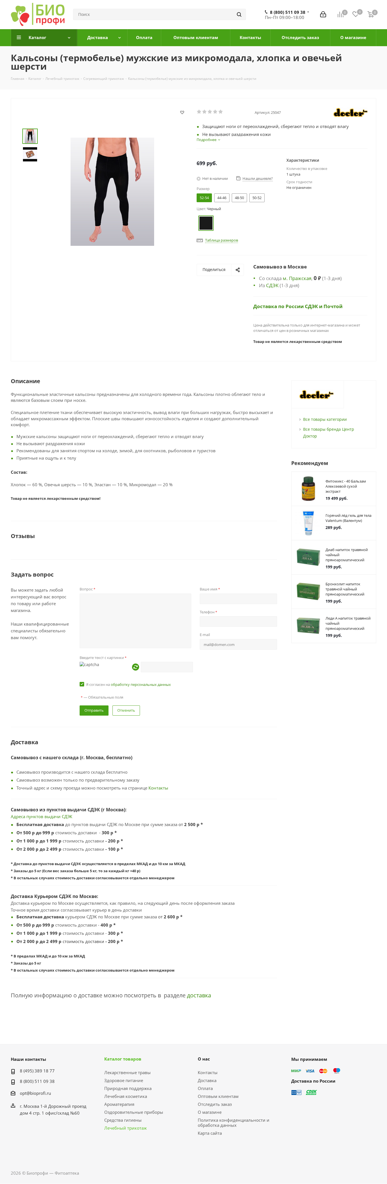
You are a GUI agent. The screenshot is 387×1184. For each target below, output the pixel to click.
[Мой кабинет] (323, 14)
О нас (204, 1059)
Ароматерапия (119, 1104)
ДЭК (68, 816)
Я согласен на (128, 684)
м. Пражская (297, 278)
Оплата (205, 1088)
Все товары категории (325, 419)
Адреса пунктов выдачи (36, 816)
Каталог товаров (122, 1059)
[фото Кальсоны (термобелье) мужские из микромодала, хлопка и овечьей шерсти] (112, 191)
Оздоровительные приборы (133, 1112)
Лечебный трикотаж (125, 1128)
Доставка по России (279, 306)
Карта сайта (210, 1133)
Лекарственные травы (127, 1072)
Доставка (207, 1080)
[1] (199, 112)
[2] (204, 112)
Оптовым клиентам (218, 1096)
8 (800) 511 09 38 (287, 12)
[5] (221, 112)
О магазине (210, 1112)
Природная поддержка (128, 1088)
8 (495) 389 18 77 (37, 1071)
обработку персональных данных (141, 684)
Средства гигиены (123, 1120)
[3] (210, 112)
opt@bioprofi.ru (35, 1093)
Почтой (333, 306)
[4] (215, 112)
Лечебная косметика (125, 1096)
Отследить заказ (215, 1104)
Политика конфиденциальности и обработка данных (233, 1122)
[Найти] (239, 14)
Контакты (158, 788)
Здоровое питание (123, 1080)
